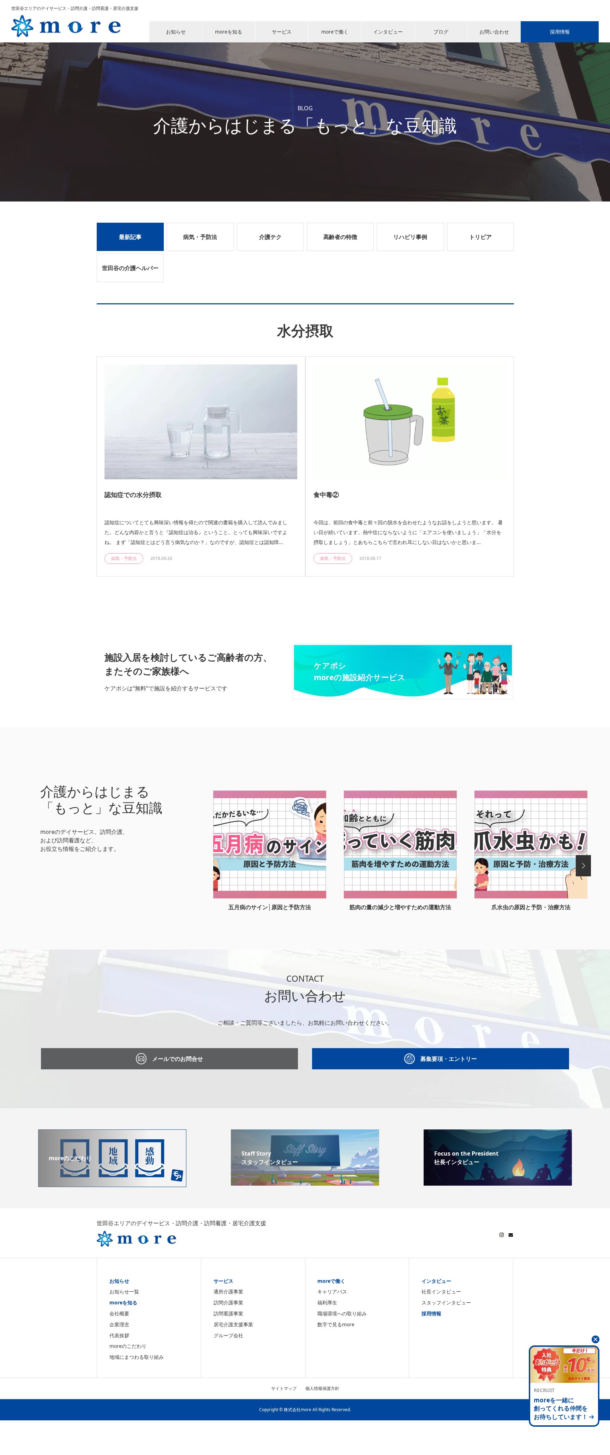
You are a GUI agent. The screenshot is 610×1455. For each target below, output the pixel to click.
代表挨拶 (119, 1335)
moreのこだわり (127, 1346)
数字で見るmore (335, 1324)
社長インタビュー (441, 1291)
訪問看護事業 (228, 1313)
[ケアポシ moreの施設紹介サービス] (403, 695)
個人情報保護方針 (322, 1388)
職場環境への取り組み (342, 1313)
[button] (583, 865)
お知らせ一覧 (124, 1291)
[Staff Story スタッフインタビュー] (305, 1181)
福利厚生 (327, 1302)
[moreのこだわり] (112, 1183)
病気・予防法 (200, 237)
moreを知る (123, 1302)
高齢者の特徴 (340, 237)
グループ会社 (228, 1335)
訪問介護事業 (228, 1302)
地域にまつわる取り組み (136, 1357)
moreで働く (331, 1281)
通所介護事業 (228, 1291)
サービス (223, 1281)
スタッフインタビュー (446, 1302)
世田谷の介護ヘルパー (130, 268)
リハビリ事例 (410, 237)
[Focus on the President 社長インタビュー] (498, 1181)
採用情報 (431, 1313)
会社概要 (119, 1313)
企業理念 (119, 1324)
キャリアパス (332, 1291)
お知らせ (119, 1281)
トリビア (480, 237)
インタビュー (436, 1281)
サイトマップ (284, 1388)
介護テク (270, 237)
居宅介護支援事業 (233, 1324)
